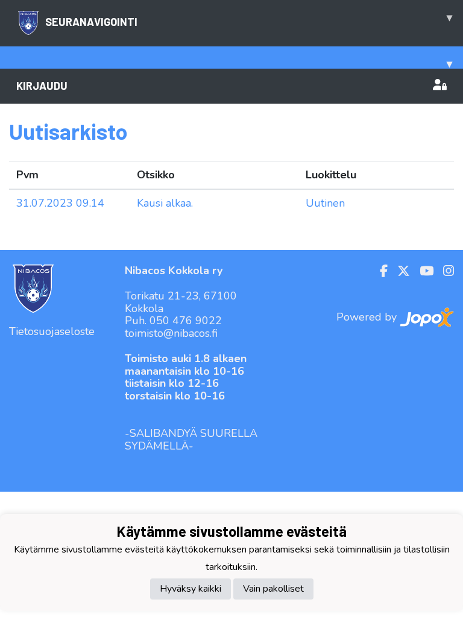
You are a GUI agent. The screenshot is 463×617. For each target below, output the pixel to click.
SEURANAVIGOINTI (248, 19)
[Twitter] (399, 271)
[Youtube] (421, 271)
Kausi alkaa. (165, 203)
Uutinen (325, 203)
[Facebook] (379, 271)
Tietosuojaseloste (52, 331)
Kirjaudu (42, 85)
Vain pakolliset (273, 588)
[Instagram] (443, 271)
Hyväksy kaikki (190, 588)
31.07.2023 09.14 (60, 203)
